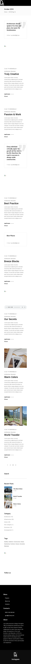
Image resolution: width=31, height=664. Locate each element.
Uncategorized (7, 530)
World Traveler (12, 435)
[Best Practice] (15, 184)
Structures (13, 71)
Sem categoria (7, 525)
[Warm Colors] (15, 358)
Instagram (15, 659)
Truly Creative (11, 74)
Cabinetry (11, 541)
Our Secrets (10, 319)
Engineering (7, 544)
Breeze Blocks (11, 261)
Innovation (22, 544)
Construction (17, 541)
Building (6, 541)
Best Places (11, 236)
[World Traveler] (15, 416)
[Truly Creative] (15, 55)
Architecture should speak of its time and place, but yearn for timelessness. (14, 27)
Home (5, 12)
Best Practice (11, 203)
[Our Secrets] (15, 300)
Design (22, 541)
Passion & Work (12, 114)
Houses (17, 544)
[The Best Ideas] (8, 489)
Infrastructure (7, 519)
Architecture (7, 71)
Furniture (12, 544)
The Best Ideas (17, 489)
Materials (6, 546)
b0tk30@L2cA (15, 35)
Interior (6, 522)
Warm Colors (11, 377)
